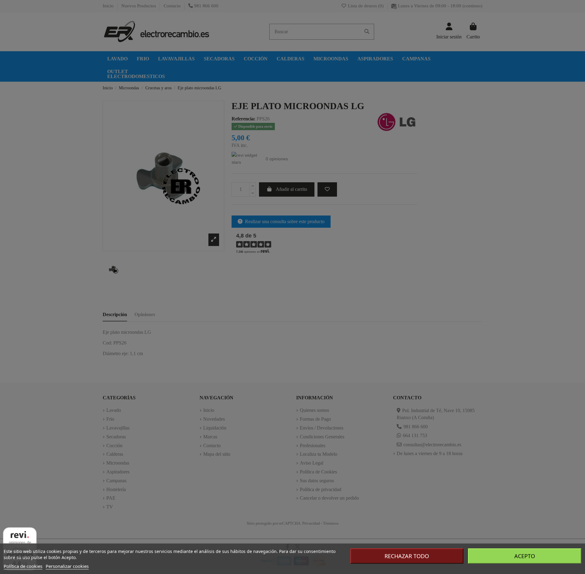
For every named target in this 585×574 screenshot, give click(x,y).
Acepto (524, 556)
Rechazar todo (407, 556)
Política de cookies (23, 566)
